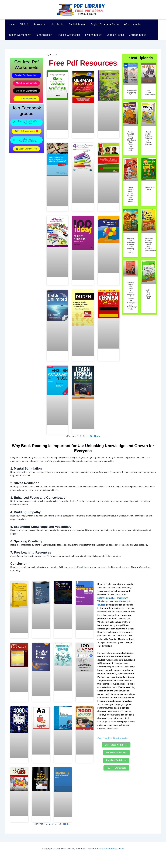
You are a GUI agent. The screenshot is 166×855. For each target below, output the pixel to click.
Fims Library (83, 567)
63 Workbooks (132, 25)
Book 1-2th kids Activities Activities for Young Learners (148, 138)
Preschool (40, 25)
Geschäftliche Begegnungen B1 (132, 93)
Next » (97, 436)
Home (11, 25)
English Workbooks (68, 35)
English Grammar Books (105, 25)
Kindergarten (44, 35)
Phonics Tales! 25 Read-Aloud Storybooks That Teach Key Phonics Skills (131, 141)
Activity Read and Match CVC (148, 294)
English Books (77, 25)
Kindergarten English (150, 188)
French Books (93, 35)
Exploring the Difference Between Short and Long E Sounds (131, 246)
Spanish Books (115, 35)
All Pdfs (24, 25)
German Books (137, 35)
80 (91, 436)
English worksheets (19, 35)
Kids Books (57, 25)
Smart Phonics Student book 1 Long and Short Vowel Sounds (130, 194)
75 (60, 824)
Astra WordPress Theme (112, 848)
